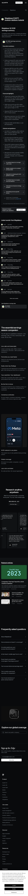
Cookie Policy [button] (12, 879)
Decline (14, 889)
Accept (14, 885)
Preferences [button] (20, 881)
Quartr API (18, 198)
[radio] (9, 501)
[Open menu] (25, 2)
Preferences (14, 892)
